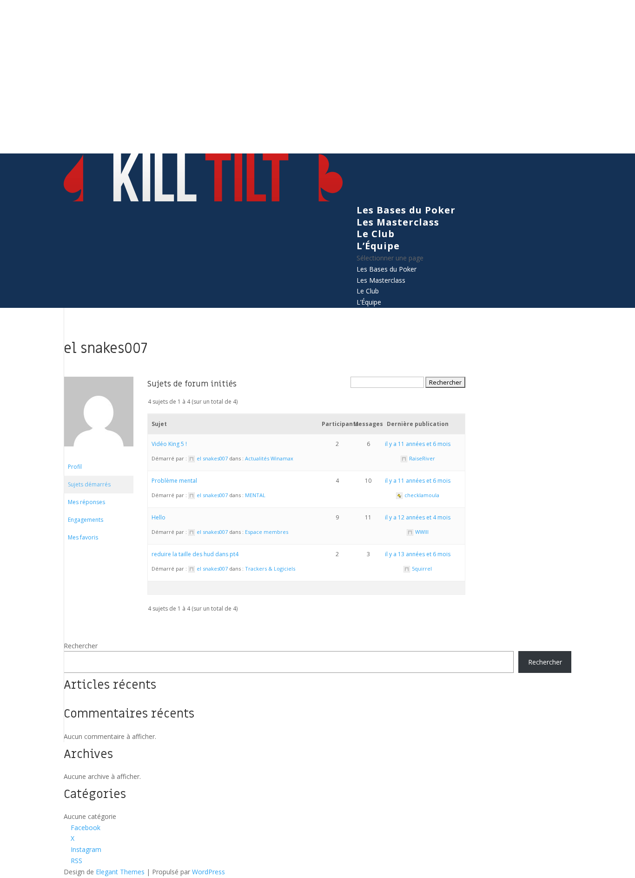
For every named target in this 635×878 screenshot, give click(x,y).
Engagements (85, 520)
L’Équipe (378, 245)
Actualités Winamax (269, 458)
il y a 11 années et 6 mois (417, 444)
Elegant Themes (120, 871)
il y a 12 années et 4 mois (417, 517)
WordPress (208, 871)
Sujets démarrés (89, 484)
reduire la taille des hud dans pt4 (195, 554)
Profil (75, 467)
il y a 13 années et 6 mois (417, 554)
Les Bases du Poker (406, 210)
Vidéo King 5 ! (169, 444)
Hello (158, 517)
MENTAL (255, 495)
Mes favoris (83, 537)
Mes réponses (86, 502)
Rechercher (81, 645)
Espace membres (266, 531)
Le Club (376, 233)
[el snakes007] (98, 454)
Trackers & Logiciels (270, 568)
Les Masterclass (398, 222)
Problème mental (174, 481)
